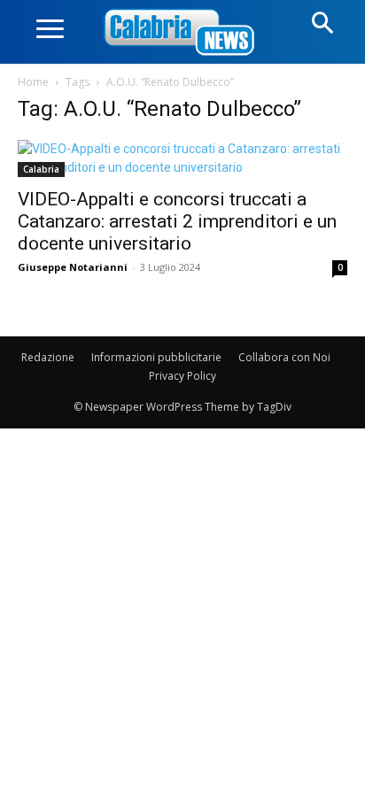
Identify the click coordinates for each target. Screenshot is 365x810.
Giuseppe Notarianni (73, 267)
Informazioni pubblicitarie (156, 357)
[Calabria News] (182, 33)
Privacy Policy (182, 375)
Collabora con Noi (284, 357)
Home (33, 81)
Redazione (47, 357)
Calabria (41, 169)
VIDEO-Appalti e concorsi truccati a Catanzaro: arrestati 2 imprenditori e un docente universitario (177, 221)
